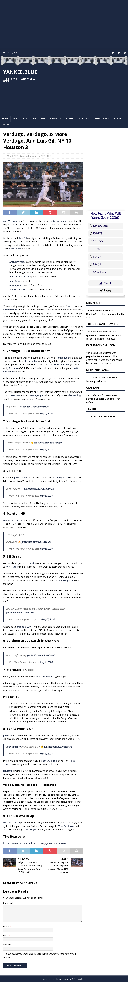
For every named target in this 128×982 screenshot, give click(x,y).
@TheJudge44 (14, 746)
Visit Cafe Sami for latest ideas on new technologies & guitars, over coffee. (103, 399)
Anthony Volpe (17, 261)
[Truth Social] (119, 52)
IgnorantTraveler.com (98, 335)
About (5, 124)
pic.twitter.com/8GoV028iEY (41, 655)
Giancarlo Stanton (19, 276)
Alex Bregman (65, 580)
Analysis (84, 118)
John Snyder (63, 357)
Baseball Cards (101, 118)
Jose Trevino (20, 477)
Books (117, 118)
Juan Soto (14, 280)
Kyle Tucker (12, 566)
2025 (24, 118)
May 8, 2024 (12, 156)
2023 (43, 118)
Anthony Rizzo (49, 760)
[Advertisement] (64, 25)
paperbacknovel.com (98, 356)
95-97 (97, 249)
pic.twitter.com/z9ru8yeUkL (58, 746)
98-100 (98, 241)
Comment (8, 902)
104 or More (100, 226)
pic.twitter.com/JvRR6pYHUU (34, 406)
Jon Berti (8, 735)
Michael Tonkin (11, 822)
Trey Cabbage (66, 826)
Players (70, 118)
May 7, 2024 (46, 413)
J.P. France (13, 368)
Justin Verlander (58, 220)
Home (5, 118)
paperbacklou (29, 156)
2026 (15, 118)
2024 (33, 118)
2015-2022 (54, 118)
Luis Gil (23, 238)
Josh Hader (31, 361)
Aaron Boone (10, 309)
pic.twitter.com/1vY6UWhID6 (36, 541)
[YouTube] (125, 52)
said (70, 306)
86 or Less (99, 272)
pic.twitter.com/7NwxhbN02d (39, 488)
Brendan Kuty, (24, 626)
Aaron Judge (16, 285)
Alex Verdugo (10, 220)
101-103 (98, 233)
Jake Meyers (31, 829)
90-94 (97, 256)
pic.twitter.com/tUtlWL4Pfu (48, 442)
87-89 (97, 264)
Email (6, 935)
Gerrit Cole (15, 248)
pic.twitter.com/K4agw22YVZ (20, 612)
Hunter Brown (61, 364)
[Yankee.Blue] (64, 63)
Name (6, 926)
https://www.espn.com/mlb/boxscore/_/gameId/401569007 (34, 843)
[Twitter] (113, 52)
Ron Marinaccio (17, 289)
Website (7, 944)
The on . (101, 416)
